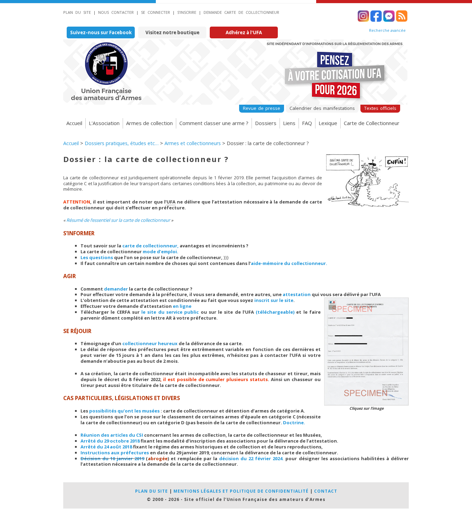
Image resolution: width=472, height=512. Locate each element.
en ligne (182, 306)
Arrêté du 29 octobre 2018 (110, 441)
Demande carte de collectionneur (241, 12)
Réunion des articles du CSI (112, 435)
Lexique (328, 123)
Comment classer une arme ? (213, 123)
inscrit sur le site (273, 300)
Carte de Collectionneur (371, 123)
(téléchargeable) (275, 312)
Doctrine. (294, 422)
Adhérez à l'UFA (244, 32)
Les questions (97, 257)
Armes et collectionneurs (192, 143)
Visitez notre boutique (172, 32)
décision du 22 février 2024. (251, 458)
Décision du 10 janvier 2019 (112, 458)
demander (116, 289)
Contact (325, 491)
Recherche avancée (387, 30)
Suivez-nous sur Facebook (101, 32)
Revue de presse (261, 108)
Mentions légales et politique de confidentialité (241, 491)
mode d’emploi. (160, 251)
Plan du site (77, 12)
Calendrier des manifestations (322, 108)
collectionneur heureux (150, 343)
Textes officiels (380, 108)
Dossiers (265, 123)
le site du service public (170, 312)
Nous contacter (116, 12)
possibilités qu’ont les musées (124, 411)
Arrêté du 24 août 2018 (106, 447)
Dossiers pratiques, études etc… (122, 143)
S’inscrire (186, 12)
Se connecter (155, 12)
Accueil (74, 123)
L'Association (104, 123)
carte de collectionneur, (150, 246)
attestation (297, 294)
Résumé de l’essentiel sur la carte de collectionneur (118, 220)
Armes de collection (149, 123)
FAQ (307, 123)
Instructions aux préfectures (115, 452)
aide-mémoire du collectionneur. (289, 263)
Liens (289, 123)
